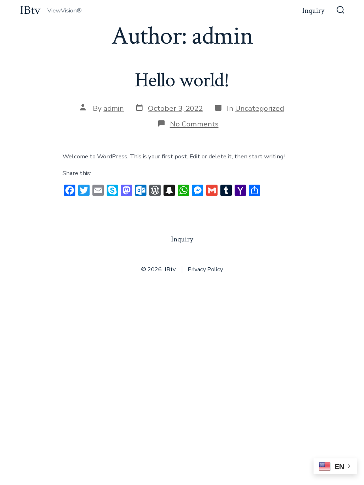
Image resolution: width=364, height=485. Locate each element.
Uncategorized (259, 108)
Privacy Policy (205, 269)
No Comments (194, 124)
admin (113, 108)
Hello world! (182, 80)
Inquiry (313, 10)
